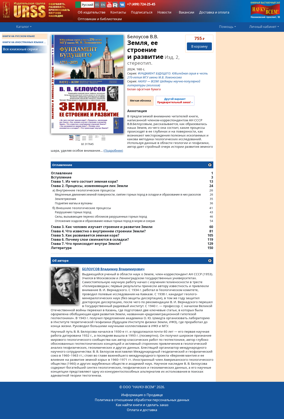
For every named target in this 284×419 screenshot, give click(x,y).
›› (175, 100)
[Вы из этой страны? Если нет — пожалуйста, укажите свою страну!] (78, 4)
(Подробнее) (113, 150)
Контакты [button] (118, 12)
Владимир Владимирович (113, 269)
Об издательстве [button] (91, 12)
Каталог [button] (22, 26)
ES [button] (97, 5)
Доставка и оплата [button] (214, 12)
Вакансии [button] (186, 12)
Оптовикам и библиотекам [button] (100, 19)
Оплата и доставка (142, 410)
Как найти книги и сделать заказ (142, 405)
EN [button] (103, 5)
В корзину (199, 46)
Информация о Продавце (142, 395)
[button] (109, 4)
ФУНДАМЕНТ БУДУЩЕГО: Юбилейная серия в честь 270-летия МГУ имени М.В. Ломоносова (167, 75)
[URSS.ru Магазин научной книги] (36, 10)
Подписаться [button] (141, 12)
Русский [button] (87, 5)
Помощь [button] (226, 26)
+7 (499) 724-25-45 (141, 4)
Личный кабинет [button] (263, 26)
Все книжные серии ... (22, 49)
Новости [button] (164, 12)
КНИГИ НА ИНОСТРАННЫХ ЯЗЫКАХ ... (24, 42)
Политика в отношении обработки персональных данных (142, 400)
